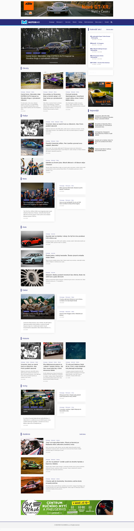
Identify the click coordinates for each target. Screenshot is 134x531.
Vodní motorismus (88, 22)
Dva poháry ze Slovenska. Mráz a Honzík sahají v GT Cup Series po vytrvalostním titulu (103, 125)
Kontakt (107, 22)
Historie (74, 22)
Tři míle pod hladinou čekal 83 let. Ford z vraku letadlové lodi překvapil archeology (75, 366)
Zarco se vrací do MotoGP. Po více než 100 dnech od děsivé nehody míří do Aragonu (70, 203)
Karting (80, 22)
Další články (83, 434)
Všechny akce (109, 29)
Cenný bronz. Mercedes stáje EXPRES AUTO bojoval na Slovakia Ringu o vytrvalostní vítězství (50, 57)
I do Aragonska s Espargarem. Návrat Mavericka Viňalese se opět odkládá (103, 133)
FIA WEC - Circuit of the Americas (101, 62)
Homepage (51, 22)
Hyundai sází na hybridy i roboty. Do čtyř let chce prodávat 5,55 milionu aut (104, 141)
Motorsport (59, 22)
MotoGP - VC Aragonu (98, 43)
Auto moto (67, 22)
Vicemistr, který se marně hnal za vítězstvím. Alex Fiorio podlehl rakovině (29, 366)
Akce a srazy (98, 22)
